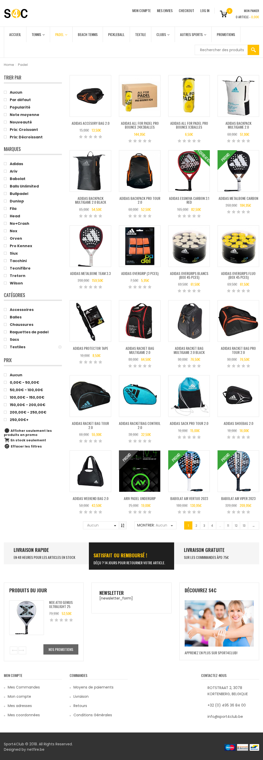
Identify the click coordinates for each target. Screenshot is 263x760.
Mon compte (19, 696)
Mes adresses (20, 705)
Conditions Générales (92, 715)
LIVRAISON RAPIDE (31, 550)
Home (9, 64)
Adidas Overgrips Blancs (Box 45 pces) (189, 275)
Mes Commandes (24, 687)
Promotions (226, 34)
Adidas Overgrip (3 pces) (139, 273)
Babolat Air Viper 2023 (238, 498)
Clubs (161, 34)
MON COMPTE (141, 10)
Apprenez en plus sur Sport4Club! (211, 652)
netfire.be (35, 749)
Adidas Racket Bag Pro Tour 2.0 (238, 350)
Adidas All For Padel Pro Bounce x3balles (189, 125)
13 (244, 525)
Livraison (81, 696)
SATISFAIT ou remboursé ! (120, 555)
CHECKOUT (186, 10)
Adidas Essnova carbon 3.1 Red (189, 200)
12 (236, 525)
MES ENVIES (165, 10)
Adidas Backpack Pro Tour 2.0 (139, 200)
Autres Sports (191, 34)
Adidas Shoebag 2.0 (238, 423)
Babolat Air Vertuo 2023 (189, 498)
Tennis (36, 34)
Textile (140, 34)
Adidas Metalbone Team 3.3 (90, 273)
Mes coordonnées (24, 715)
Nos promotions (61, 649)
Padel (59, 34)
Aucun (93, 525)
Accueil (15, 34)
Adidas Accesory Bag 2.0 (90, 123)
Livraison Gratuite (204, 550)
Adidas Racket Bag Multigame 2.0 (140, 350)
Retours (80, 705)
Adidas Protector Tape (90, 348)
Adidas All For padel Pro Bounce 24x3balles (140, 125)
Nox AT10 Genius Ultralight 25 (61, 604)
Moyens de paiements (93, 687)
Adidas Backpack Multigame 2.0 (238, 125)
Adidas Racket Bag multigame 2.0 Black (189, 350)
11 (228, 525)
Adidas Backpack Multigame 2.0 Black (90, 200)
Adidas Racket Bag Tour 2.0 (90, 425)
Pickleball (116, 34)
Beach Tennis (88, 34)
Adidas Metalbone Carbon (238, 198)
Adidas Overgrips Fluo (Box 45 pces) (238, 275)
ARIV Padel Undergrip (140, 498)
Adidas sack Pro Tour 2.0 (189, 423)
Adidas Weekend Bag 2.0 (90, 498)
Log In (204, 10)
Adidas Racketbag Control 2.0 (140, 425)
